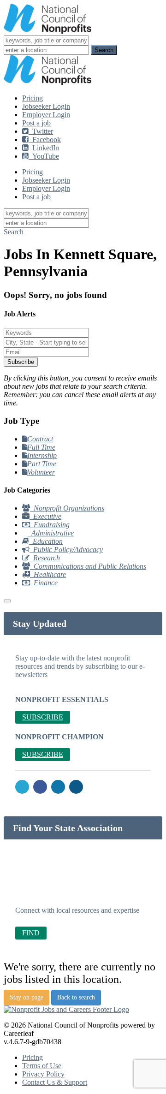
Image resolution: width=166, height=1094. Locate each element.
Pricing (32, 98)
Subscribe (20, 361)
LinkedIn (44, 148)
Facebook (45, 139)
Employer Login (46, 115)
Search (14, 232)
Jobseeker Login (46, 106)
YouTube (44, 156)
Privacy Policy (43, 1074)
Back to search (76, 997)
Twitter (41, 131)
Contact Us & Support (54, 1082)
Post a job (36, 123)
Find (31, 933)
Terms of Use (41, 1066)
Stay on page (26, 997)
